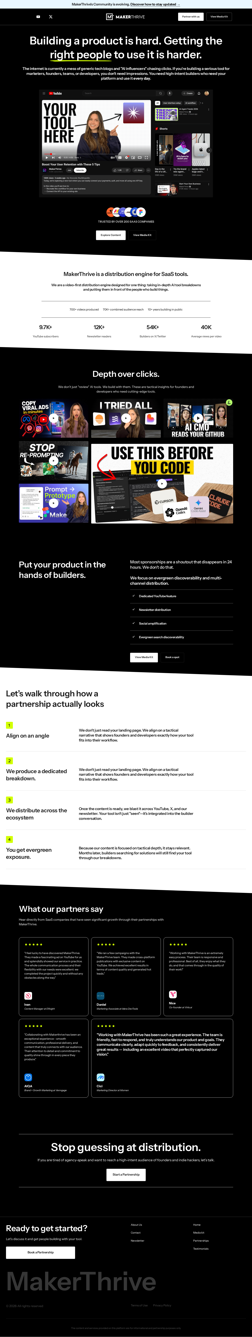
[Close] (147, 642)
